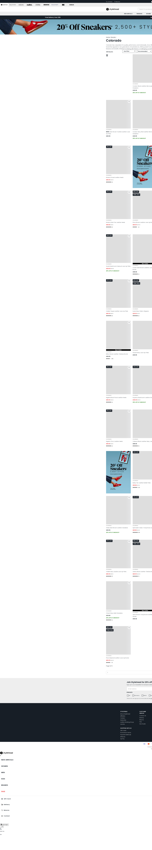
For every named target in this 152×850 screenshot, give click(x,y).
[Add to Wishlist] (129, 101)
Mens (145, 695)
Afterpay (122, 737)
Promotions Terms (125, 732)
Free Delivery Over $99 (52, 17)
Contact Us (142, 715)
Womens (136, 695)
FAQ (140, 722)
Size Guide (142, 724)
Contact (110, 2)
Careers (122, 718)
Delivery (141, 718)
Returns (118, 2)
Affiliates (122, 716)
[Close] (2, 827)
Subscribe (123, 720)
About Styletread (125, 714)
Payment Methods (125, 734)
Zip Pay (122, 739)
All (129, 695)
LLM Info (122, 724)
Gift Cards (123, 730)
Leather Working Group (127, 722)
